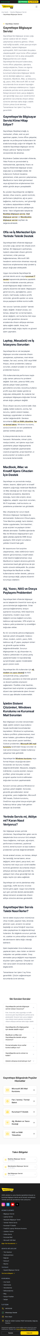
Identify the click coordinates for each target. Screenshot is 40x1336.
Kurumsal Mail (7, 1237)
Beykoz (5, 1264)
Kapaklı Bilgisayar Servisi (11, 1270)
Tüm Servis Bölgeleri (7, 1273)
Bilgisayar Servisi (8, 1214)
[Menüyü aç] (36, 7)
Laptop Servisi (8, 1217)
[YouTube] (12, 1204)
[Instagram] (3, 1204)
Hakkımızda (7, 1285)
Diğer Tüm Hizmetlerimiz (8, 1243)
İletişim (5, 1299)
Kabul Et (29, 1333)
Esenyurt (6, 1261)
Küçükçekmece (8, 1255)
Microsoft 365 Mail (9, 1240)
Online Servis (7, 1234)
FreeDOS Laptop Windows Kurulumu (15, 1228)
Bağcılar (6, 1258)
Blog (4, 1293)
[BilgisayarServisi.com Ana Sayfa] (8, 1190)
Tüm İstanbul (7, 1252)
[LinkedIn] (8, 1204)
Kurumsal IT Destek (9, 1225)
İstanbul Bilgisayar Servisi (18, 12)
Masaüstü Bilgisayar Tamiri (11, 1219)
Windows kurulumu (23, 758)
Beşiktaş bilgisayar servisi (14, 214)
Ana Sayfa (5, 12)
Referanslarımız (8, 1291)
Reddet (10, 1333)
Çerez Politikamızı (21, 1329)
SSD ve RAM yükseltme (23, 421)
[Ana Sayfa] (8, 7)
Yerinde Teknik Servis (10, 1222)
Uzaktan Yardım (8, 1231)
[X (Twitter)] (17, 1204)
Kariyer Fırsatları (8, 1296)
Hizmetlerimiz (7, 1288)
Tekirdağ (5, 1267)
